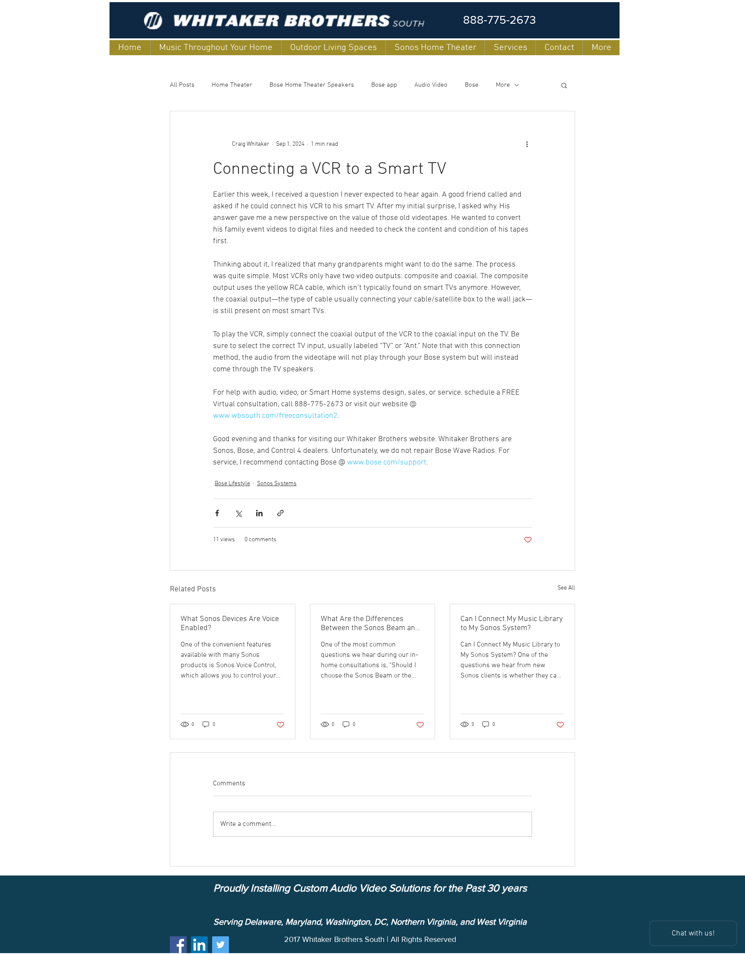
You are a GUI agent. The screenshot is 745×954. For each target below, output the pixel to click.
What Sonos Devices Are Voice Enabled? (230, 624)
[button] (564, 85)
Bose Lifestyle (232, 483)
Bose (472, 85)
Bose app (384, 85)
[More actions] (527, 144)
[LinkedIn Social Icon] (199, 944)
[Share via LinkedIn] (259, 513)
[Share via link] (280, 513)
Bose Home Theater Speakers (311, 85)
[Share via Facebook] (217, 513)
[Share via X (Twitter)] (238, 513)
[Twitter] (220, 944)
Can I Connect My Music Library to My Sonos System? (511, 624)
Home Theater (232, 85)
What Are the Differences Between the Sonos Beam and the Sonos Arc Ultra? (370, 624)
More (503, 85)
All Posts (182, 85)
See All (566, 588)
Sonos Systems (277, 483)
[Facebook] (178, 944)
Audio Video (431, 85)
